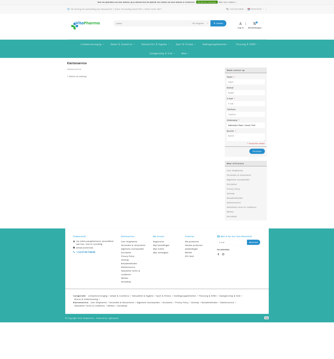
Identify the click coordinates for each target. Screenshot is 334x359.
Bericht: (231, 131)
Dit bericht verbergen (207, 2)
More (184, 53)
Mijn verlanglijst (160, 252)
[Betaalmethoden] (266, 317)
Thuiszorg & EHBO (245, 44)
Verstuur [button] (257, 151)
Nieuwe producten (194, 245)
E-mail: (231, 98)
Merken (230, 211)
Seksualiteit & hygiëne (154, 44)
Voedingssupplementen (214, 44)
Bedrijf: (230, 87)
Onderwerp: (233, 120)
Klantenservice (234, 202)
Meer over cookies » (227, 2)
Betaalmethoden (235, 198)
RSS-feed (189, 256)
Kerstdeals (232, 216)
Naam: (231, 77)
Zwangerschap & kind (160, 53)
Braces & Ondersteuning (86, 299)
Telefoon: (231, 109)
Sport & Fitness (184, 44)
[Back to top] (326, 351)
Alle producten (192, 241)
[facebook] (219, 254)
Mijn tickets (158, 249)
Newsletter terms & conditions (242, 207)
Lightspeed (113, 318)
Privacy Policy (233, 189)
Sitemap (231, 193)
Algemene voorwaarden (238, 179)
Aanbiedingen (191, 249)
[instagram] (224, 254)
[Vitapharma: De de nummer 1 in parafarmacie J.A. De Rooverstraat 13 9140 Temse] (85, 26)
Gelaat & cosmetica (121, 44)
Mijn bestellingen (161, 245)
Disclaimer (232, 184)
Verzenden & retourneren (239, 175)
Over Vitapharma (235, 170)
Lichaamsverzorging (90, 44)
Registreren (158, 241)
